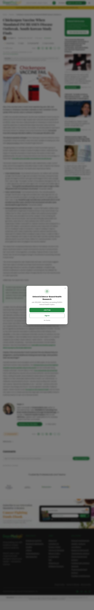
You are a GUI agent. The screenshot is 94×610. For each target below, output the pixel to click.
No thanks (47, 320)
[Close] (65, 288)
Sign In (47, 316)
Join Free (47, 310)
